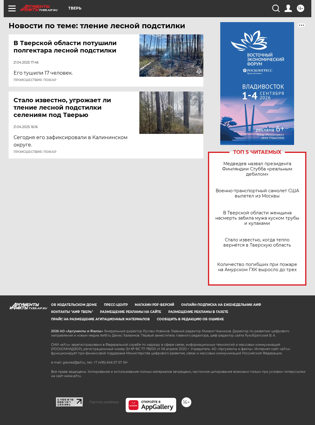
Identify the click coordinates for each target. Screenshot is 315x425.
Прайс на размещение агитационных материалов (100, 319)
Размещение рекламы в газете (198, 312)
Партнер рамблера (104, 402)
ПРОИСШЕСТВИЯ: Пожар (35, 80)
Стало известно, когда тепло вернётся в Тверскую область (257, 242)
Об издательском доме (74, 305)
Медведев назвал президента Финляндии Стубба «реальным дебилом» (257, 169)
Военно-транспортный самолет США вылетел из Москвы (257, 193)
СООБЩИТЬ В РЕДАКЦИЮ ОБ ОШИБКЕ (190, 319)
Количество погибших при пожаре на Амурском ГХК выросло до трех (257, 267)
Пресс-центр (116, 305)
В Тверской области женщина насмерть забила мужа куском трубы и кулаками (257, 218)
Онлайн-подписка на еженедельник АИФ (221, 305)
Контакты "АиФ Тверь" (72, 312)
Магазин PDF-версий (154, 305)
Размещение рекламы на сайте (130, 312)
